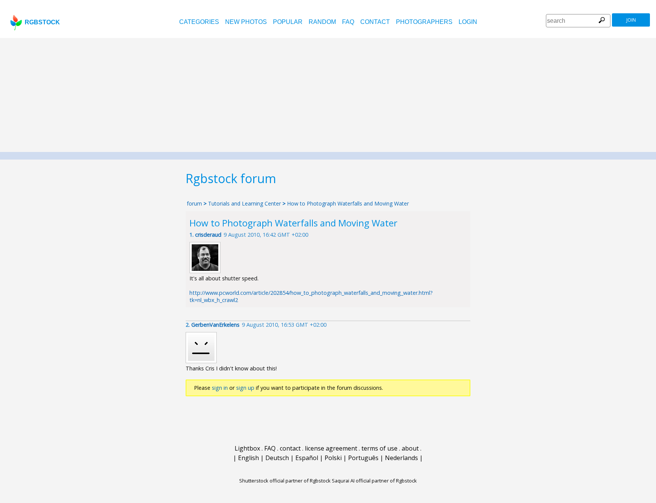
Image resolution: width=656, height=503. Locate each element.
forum (194, 203)
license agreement (331, 448)
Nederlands (401, 458)
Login (468, 22)
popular (288, 22)
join (631, 20)
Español (306, 458)
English (248, 458)
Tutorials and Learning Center (245, 203)
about (410, 448)
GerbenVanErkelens (215, 324)
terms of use (379, 448)
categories (199, 22)
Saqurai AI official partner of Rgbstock (374, 480)
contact (375, 22)
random (322, 22)
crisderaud (208, 234)
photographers (424, 22)
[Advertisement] (328, 95)
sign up (245, 387)
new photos (246, 22)
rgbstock (42, 22)
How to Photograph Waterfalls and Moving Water (348, 203)
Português (363, 458)
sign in (220, 387)
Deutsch (277, 458)
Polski (333, 458)
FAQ (348, 22)
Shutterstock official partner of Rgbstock (285, 480)
